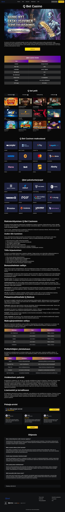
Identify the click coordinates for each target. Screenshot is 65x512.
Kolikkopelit (53, 94)
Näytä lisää (32, 427)
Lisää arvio (54, 409)
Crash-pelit (39, 94)
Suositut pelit (10, 94)
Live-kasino (24, 94)
